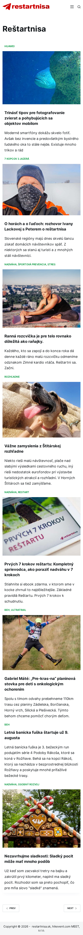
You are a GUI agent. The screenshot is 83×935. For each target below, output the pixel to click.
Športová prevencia (32, 264)
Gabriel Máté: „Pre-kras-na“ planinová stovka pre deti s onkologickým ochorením (39, 684)
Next (70, 908)
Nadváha (10, 264)
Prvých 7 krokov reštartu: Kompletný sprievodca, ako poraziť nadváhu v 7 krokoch (39, 569)
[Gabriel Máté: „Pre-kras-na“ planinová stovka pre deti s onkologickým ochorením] (41, 642)
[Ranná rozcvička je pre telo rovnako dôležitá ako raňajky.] (41, 298)
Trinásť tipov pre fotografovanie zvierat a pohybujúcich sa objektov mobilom (34, 118)
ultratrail (18, 609)
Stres (51, 264)
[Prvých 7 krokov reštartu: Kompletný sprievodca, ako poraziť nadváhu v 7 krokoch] (41, 526)
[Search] (79, 6)
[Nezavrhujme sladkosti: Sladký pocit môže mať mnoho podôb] (41, 818)
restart (23, 492)
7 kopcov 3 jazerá (16, 158)
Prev (12, 908)
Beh (7, 609)
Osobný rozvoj (28, 784)
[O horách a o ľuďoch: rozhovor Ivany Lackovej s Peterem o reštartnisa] (41, 189)
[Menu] (72, 6)
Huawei (9, 46)
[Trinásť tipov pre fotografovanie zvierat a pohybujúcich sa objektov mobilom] (41, 77)
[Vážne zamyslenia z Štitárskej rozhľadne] (41, 409)
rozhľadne (12, 376)
